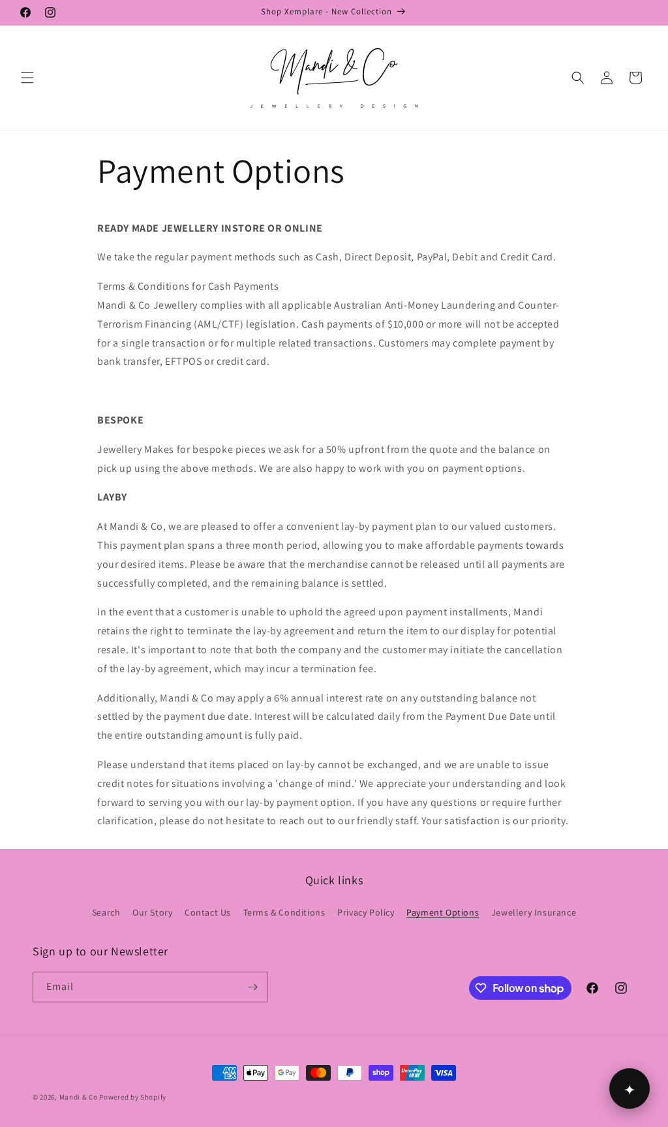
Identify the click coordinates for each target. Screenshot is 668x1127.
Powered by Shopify (132, 1097)
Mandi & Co (78, 1097)
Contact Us (208, 912)
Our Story (152, 912)
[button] (27, 77)
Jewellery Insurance (533, 912)
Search (106, 912)
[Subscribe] (252, 987)
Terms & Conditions (284, 912)
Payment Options (442, 912)
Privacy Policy (365, 912)
